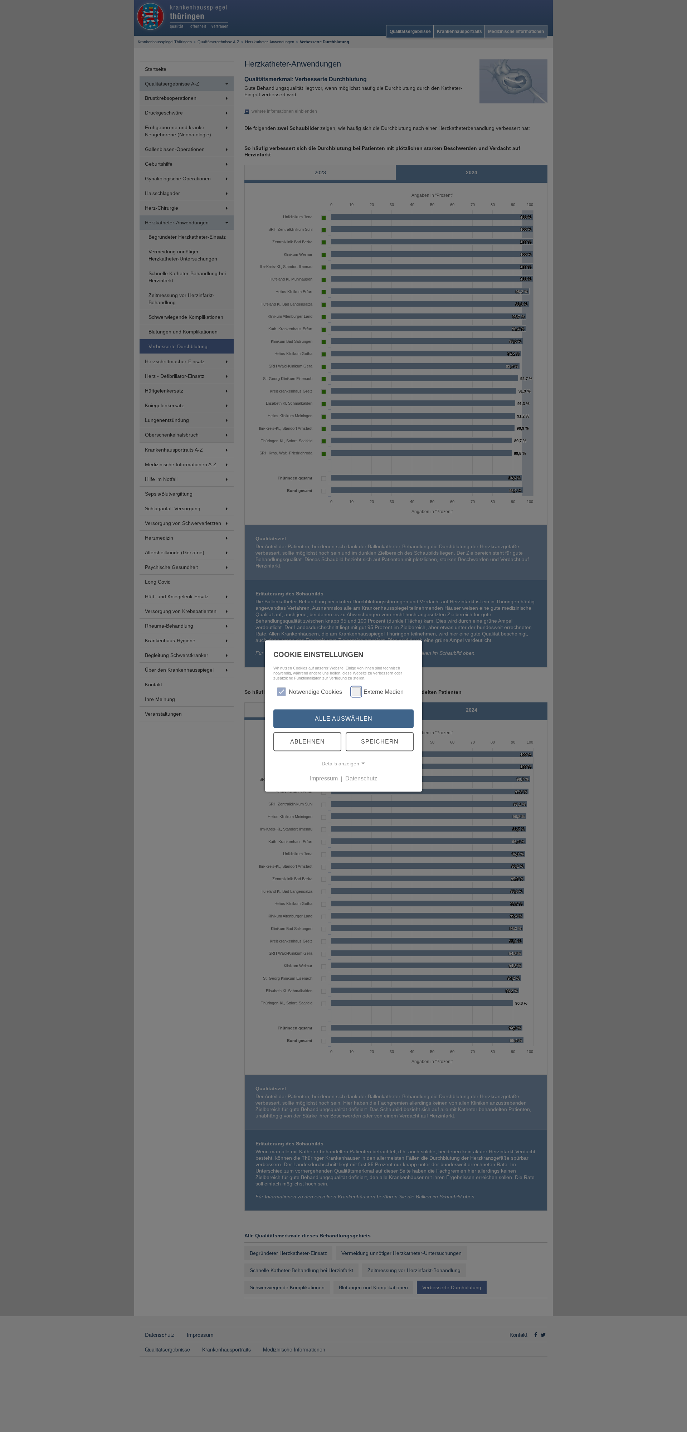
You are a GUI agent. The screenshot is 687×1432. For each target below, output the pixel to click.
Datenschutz (361, 778)
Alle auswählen (343, 718)
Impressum (324, 778)
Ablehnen (307, 742)
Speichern (380, 742)
